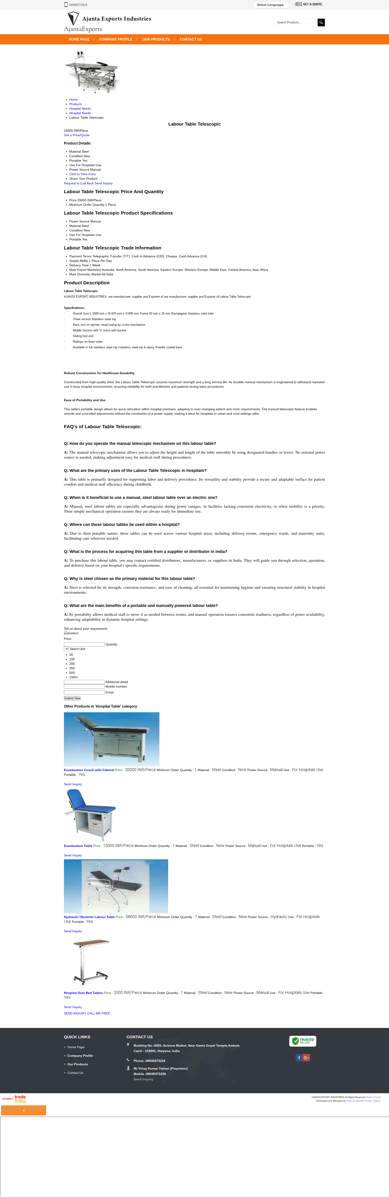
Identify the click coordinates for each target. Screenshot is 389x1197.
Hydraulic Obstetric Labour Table (89, 917)
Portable (75, 239)
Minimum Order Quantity (86, 204)
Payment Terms (80, 256)
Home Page (79, 39)
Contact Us (191, 39)
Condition (76, 230)
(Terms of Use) (373, 1097)
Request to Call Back (79, 183)
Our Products (156, 39)
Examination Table (78, 846)
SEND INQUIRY (75, 1013)
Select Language (270, 5)
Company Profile (116, 39)
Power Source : (265, 770)
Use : (303, 770)
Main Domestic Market (85, 274)
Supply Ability (78, 260)
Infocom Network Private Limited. (364, 1101)
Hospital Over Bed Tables (83, 993)
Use (72, 235)
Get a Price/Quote (77, 135)
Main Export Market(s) (85, 270)
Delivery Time (79, 265)
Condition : (234, 770)
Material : (209, 770)
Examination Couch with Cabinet (89, 770)
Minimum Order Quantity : (177, 770)
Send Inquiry (104, 183)
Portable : (74, 774)
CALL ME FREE (98, 1013)
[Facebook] (299, 1060)
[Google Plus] (306, 1060)
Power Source (79, 221)
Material (75, 226)
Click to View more (82, 174)
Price (73, 200)
